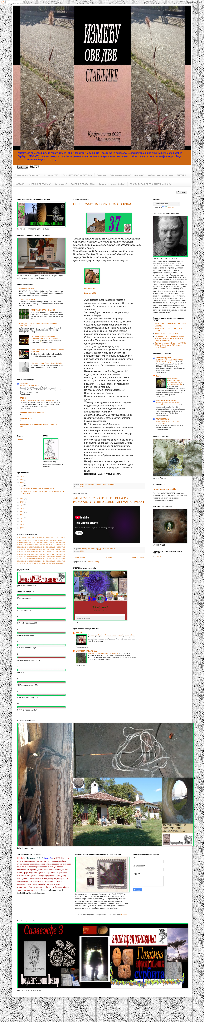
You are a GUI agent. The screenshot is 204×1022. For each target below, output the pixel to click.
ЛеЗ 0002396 (28, 554)
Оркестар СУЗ (26, 418)
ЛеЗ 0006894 (37, 556)
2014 (22, 515)
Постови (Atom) (93, 562)
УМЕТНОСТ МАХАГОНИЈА (87, 651)
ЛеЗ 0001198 (27, 545)
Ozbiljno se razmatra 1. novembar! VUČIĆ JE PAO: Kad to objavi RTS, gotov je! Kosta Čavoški (171, 345)
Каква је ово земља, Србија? (112, 184)
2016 (22, 508)
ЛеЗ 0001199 (37, 545)
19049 (38, 538)
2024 (22, 480)
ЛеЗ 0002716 (47, 554)
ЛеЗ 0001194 (38, 542)
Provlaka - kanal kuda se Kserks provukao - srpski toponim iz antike (111, 635)
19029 (34, 538)
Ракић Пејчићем (57, 563)
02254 (82, 551)
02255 (82, 487)
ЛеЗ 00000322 (28, 542)
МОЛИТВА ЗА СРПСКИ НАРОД (43, 310)
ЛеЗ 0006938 (47, 556)
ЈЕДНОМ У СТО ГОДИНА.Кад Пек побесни (103, 653)
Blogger (124, 915)
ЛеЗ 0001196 (56, 542)
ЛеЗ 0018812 (47, 561)
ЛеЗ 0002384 (37, 552)
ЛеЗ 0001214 (28, 552)
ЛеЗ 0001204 (28, 547)
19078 (58, 538)
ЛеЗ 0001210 (37, 549)
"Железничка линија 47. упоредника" (127, 175)
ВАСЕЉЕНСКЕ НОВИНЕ (166, 401)
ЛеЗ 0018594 (37, 561)
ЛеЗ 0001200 (47, 545)
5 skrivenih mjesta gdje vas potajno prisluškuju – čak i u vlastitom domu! (44, 337)
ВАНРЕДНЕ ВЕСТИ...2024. (83, 184)
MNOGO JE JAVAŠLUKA (28, 386)
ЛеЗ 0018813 (56, 561)
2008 (22, 528)
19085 (24, 540)
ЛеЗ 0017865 (47, 559)
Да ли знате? (61, 184)
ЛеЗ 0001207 (56, 547)
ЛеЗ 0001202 (56, 545)
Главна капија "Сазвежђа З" (27, 175)
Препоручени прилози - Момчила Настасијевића (37, 400)
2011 (22, 521)
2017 (22, 505)
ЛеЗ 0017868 (56, 559)
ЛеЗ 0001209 (28, 549)
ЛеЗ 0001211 (47, 549)
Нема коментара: (109, 484)
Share (19, 439)
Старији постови (137, 558)
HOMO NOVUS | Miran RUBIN (166, 334)
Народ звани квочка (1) (164, 489)
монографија (46, 563)
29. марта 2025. (51, 175)
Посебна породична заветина (32, 412)
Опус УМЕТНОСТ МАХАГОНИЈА (77, 175)
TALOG (23, 398)
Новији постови (80, 558)
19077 (53, 538)
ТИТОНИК (181, 175)
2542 (29, 540)
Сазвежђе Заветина (36, 893)
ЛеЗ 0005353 (28, 556)
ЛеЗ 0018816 (37, 563)
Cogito (158, 376)
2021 (22, 499)
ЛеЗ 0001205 (37, 547)
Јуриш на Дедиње (28, 300)
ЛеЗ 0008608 (56, 556)
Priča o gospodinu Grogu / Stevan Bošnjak (46, 363)
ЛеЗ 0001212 (56, 549)
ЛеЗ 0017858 (37, 559)
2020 (22, 502)
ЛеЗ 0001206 (47, 547)
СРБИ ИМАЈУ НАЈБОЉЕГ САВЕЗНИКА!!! (103, 204)
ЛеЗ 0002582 (37, 554)
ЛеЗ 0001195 (47, 542)
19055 (43, 538)
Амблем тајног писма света (160, 175)
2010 (22, 525)
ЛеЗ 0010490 (28, 559)
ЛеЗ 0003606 (56, 554)
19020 (29, 538)
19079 (63, 538)
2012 (22, 518)
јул (23, 486)
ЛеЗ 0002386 (47, 552)
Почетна (108, 558)
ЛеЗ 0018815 (27, 563)
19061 (48, 538)
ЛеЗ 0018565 (28, 561)
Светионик (101, 175)
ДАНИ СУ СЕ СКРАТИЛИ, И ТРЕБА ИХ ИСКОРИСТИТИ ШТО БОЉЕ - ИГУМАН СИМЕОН (108, 500)
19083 (19, 540)
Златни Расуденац (163, 358)
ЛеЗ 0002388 (56, 552)
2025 (22, 476)
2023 (22, 483)
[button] (86, 297)
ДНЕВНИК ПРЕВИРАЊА (40, 184)
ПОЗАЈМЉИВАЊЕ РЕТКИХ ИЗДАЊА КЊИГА (150, 184)
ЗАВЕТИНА (25, 384)
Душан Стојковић (38, 540)
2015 (22, 512)
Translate (171, 207)
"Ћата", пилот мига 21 (27, 289)
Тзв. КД (79, 633)
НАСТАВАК (20, 184)
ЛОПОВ (158, 557)
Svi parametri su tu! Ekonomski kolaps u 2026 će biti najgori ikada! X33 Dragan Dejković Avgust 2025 (170, 338)
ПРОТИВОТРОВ (162, 419)
